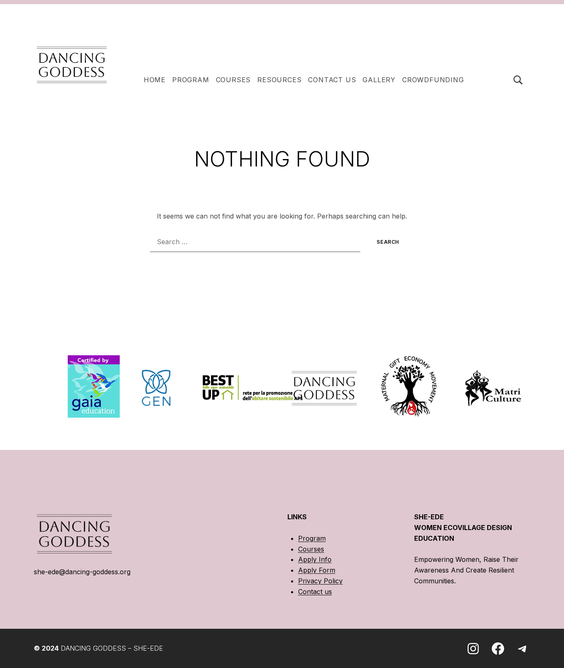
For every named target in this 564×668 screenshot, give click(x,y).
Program (312, 538)
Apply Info (315, 559)
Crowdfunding (433, 80)
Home (155, 80)
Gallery (379, 80)
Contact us (315, 591)
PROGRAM (190, 80)
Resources (279, 80)
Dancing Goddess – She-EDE (112, 648)
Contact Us (332, 80)
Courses (233, 80)
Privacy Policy (320, 581)
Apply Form (316, 570)
